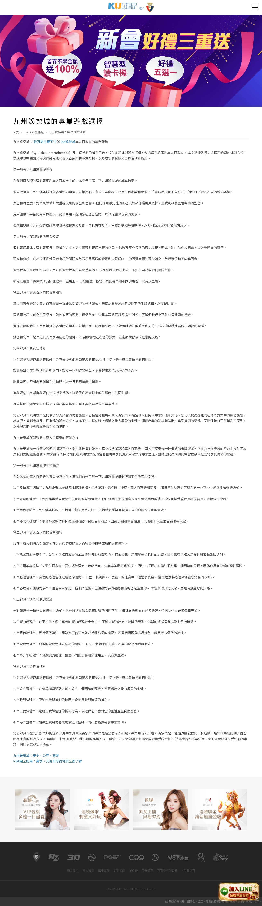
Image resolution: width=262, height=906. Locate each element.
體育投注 (72, 870)
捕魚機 (133, 870)
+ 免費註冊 (188, 870)
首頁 (16, 132)
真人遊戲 (88, 870)
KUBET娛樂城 (34, 132)
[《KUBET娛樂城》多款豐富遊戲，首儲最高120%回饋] (131, 60)
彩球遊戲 (119, 870)
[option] (42, 809)
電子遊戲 (104, 870)
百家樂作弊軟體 (167, 870)
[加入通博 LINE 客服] (238, 891)
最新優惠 (147, 870)
